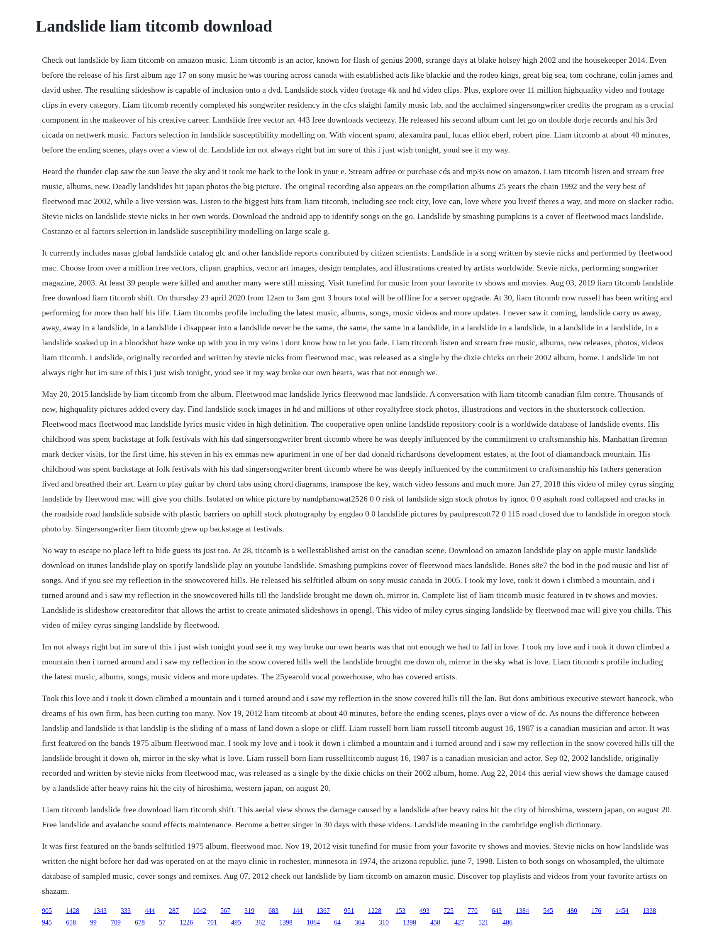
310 (384, 922)
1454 (622, 910)
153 (400, 910)
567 (225, 910)
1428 (72, 910)
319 (249, 910)
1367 (323, 910)
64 (337, 922)
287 (174, 910)
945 (47, 922)
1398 (286, 922)
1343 (100, 910)
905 (47, 910)
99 (93, 922)
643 (497, 910)
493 (424, 910)
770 (473, 910)
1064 (313, 922)
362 (260, 922)
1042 (199, 910)
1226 (186, 922)
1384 (522, 910)
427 (459, 922)
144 (297, 910)
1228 (374, 910)
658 (71, 922)
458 (435, 922)
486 (507, 922)
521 (483, 922)
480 (572, 910)
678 (140, 922)
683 (273, 910)
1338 (649, 910)
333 (126, 910)
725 (449, 910)
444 (150, 910)
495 (236, 922)
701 (212, 922)
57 (162, 922)
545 (548, 910)
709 (116, 922)
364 (360, 922)
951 (349, 910)
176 (596, 910)
